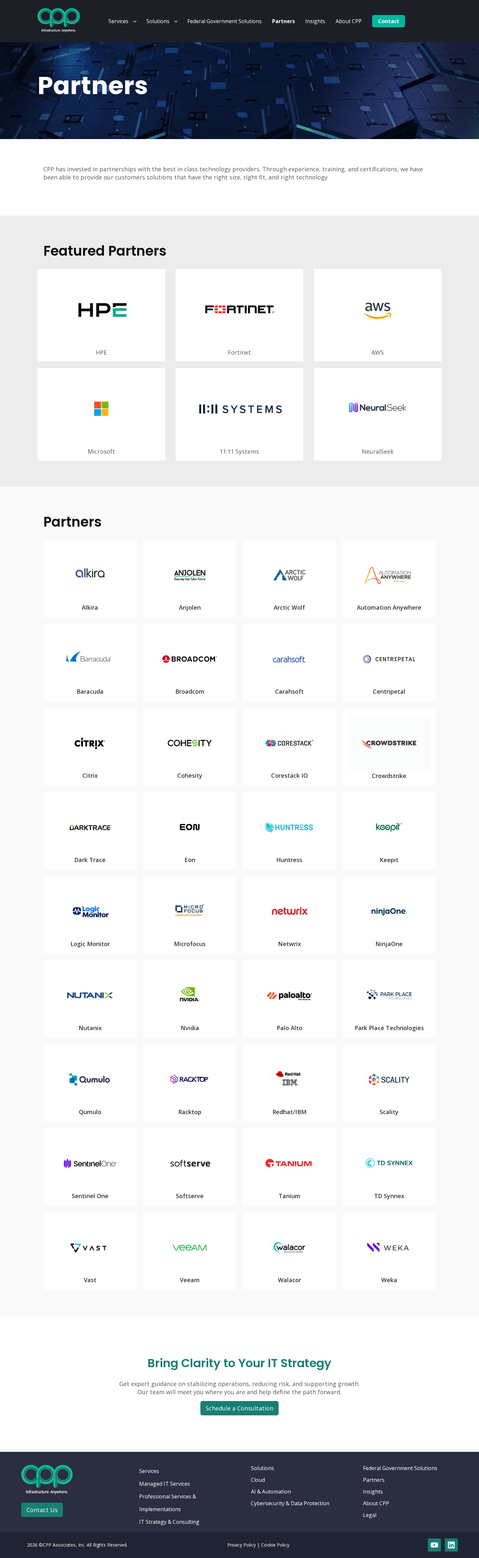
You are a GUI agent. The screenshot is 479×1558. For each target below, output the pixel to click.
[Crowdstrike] (389, 747)
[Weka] (389, 1251)
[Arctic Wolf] (289, 578)
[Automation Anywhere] (389, 578)
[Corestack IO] (289, 747)
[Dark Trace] (90, 831)
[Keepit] (389, 831)
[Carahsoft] (289, 663)
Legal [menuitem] (369, 1515)
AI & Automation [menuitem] (271, 1491)
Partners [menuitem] (374, 1480)
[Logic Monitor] (90, 915)
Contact (388, 21)
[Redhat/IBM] (289, 1083)
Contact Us (42, 1510)
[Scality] (389, 1083)
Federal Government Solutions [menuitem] (400, 1468)
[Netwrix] (289, 915)
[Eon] (189, 831)
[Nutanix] (90, 999)
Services (118, 21)
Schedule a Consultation (239, 1408)
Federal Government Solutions (224, 21)
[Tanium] (289, 1167)
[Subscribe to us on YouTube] (434, 1544)
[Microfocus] (189, 915)
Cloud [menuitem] (258, 1480)
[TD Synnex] (389, 1167)
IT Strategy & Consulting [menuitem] (169, 1521)
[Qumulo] (90, 1083)
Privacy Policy (241, 1545)
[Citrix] (90, 747)
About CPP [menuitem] (376, 1503)
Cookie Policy (275, 1545)
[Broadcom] (189, 663)
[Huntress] (289, 831)
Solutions (157, 21)
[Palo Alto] (289, 999)
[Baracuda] (90, 663)
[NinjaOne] (389, 915)
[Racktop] (189, 1083)
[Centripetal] (389, 663)
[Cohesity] (189, 747)
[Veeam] (189, 1251)
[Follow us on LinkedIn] (451, 1544)
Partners (283, 21)
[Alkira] (90, 578)
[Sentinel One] (90, 1167)
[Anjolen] (189, 578)
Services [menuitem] (149, 1471)
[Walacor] (289, 1251)
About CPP (349, 21)
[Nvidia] (189, 999)
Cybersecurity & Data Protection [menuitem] (290, 1503)
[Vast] (90, 1251)
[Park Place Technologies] (389, 999)
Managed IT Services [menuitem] (164, 1483)
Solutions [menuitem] (262, 1468)
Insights (315, 21)
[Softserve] (189, 1167)
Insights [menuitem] (373, 1491)
